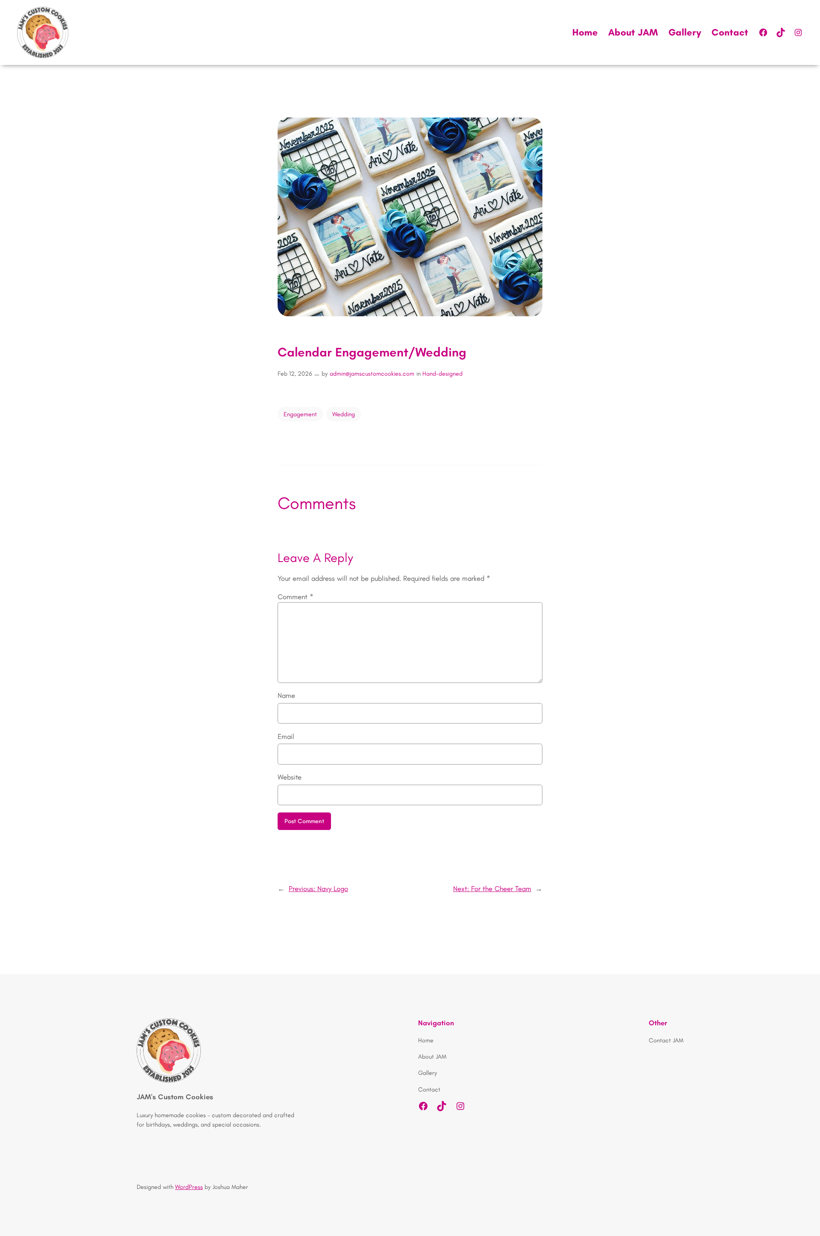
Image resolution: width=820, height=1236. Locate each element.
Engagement (300, 414)
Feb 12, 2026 (295, 373)
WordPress (189, 1187)
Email (286, 736)
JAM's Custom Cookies (175, 1096)
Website (290, 777)
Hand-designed (442, 373)
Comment (295, 596)
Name (286, 695)
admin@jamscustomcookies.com (372, 373)
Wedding (343, 414)
